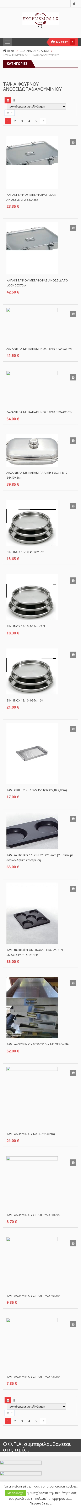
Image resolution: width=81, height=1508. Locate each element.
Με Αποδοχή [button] (15, 1493)
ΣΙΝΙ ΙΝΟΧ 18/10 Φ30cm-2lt (25, 552)
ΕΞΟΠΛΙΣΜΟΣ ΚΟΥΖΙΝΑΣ (34, 51)
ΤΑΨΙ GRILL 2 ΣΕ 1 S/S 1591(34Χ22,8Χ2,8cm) (36, 790)
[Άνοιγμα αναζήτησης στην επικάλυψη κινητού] (40, 27)
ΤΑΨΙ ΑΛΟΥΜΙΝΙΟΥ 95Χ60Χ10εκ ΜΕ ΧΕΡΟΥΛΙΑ (37, 1044)
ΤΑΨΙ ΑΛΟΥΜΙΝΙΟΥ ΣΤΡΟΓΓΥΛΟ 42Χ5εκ (33, 1377)
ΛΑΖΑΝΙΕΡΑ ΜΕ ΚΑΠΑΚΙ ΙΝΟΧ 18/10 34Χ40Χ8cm (39, 349)
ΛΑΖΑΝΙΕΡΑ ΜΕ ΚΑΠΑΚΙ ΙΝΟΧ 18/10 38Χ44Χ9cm (39, 412)
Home (11, 51)
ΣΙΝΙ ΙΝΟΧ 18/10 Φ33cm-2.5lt (26, 626)
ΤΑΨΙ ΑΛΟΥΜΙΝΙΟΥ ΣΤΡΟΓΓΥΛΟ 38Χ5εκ (33, 1215)
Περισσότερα (40, 1503)
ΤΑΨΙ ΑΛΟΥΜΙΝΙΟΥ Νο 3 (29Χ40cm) (30, 1134)
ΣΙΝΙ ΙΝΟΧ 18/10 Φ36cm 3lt (24, 700)
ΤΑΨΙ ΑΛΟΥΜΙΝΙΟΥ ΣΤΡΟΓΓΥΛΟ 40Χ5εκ (33, 1296)
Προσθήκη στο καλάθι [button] (73, 142)
